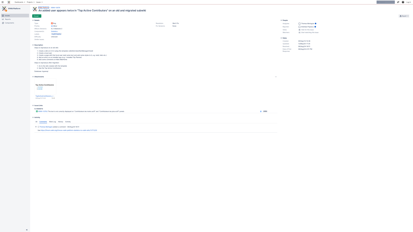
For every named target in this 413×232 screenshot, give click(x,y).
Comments (43, 122)
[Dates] (281, 38)
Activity (68, 122)
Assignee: (286, 23)
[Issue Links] (33, 105)
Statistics (54, 31)
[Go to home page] (9, 2)
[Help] (403, 2)
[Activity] (33, 117)
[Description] (33, 45)
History (60, 122)
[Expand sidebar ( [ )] (27, 229)
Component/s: (39, 31)
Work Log (52, 122)
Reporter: (286, 27)
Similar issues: (39, 39)
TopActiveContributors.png (45, 96)
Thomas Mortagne (46, 127)
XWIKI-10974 (55, 7)
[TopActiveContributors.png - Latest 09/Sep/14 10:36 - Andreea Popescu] (45, 86)
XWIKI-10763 (43, 111)
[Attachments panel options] (275, 77)
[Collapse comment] (36, 127)
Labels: (36, 34)
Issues (38, 2)
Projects (30, 2)
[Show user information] (315, 23)
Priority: (37, 26)
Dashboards (19, 2)
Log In (408, 2)
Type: (36, 23)
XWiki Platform (14, 8)
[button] (2, 2)
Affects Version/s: (40, 29)
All (36, 122)
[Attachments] (33, 76)
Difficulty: (37, 37)
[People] (281, 20)
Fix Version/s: (160, 26)
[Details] (33, 20)
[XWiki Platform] (4, 8)
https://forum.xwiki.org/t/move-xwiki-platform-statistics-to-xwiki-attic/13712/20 (69, 130)
